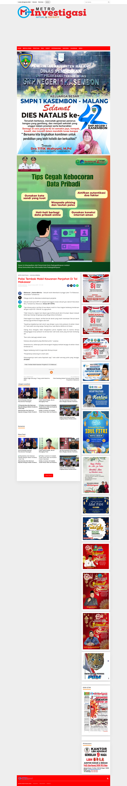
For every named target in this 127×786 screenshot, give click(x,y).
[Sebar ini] (68, 285)
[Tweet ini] (71, 285)
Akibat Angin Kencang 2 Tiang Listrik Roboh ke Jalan (37, 378)
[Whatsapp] (77, 285)
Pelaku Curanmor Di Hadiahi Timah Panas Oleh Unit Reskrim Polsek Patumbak (48, 411)
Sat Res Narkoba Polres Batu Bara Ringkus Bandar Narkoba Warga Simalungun (68, 400)
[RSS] (51, 372)
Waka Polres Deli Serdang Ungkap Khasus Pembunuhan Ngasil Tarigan (68, 418)
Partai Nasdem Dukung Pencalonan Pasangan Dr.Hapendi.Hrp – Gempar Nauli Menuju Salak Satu (27, 400)
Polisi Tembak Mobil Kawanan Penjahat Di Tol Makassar (40, 364)
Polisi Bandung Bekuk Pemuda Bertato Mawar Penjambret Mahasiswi (66, 378)
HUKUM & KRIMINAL (22, 286)
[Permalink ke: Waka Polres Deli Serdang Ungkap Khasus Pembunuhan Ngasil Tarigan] (69, 410)
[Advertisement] (63, 33)
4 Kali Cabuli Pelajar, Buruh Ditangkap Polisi (46, 400)
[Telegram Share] (74, 285)
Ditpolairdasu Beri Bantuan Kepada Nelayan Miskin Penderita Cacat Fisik (27, 411)
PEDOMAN (42, 783)
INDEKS (49, 783)
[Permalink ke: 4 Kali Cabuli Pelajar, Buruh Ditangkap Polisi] (48, 393)
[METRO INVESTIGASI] (52, 12)
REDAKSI (35, 783)
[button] (108, 2)
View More (48, 475)
